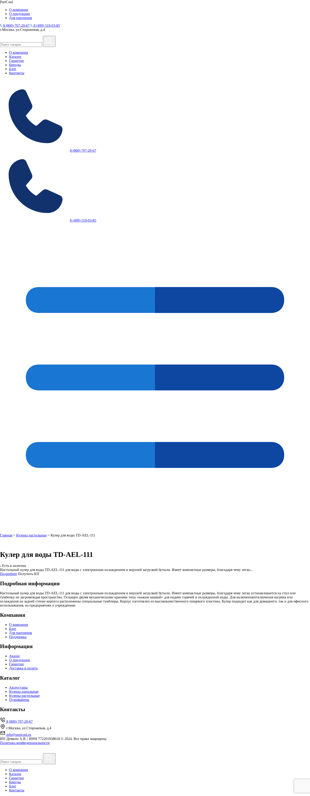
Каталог (15, 57)
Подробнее (8, 574)
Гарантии (16, 61)
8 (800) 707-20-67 (83, 150)
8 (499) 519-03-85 (83, 220)
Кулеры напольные (24, 691)
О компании (18, 10)
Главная (6, 535)
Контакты (16, 73)
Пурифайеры (19, 700)
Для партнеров (20, 18)
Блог (12, 69)
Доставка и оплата (23, 668)
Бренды (15, 65)
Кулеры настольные (31, 535)
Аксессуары (18, 687)
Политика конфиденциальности (25, 743)
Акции (14, 656)
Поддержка (18, 637)
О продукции (19, 14)
